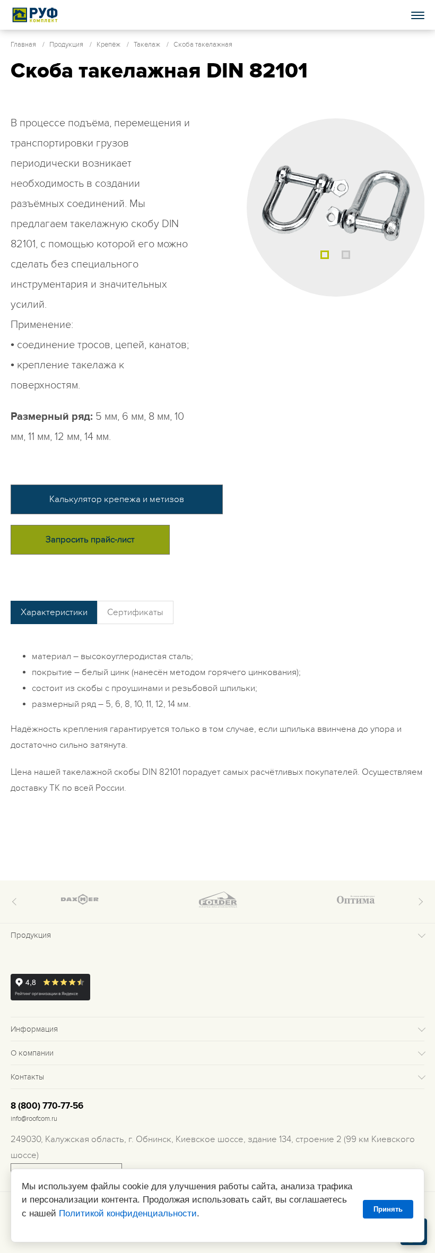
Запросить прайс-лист (90, 539)
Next (419, 902)
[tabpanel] (336, 207)
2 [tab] (346, 254)
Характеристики (54, 612)
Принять (388, 1209)
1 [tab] (324, 254)
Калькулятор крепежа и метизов (116, 499)
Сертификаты (135, 612)
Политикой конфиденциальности (128, 1213)
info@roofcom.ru (34, 1118)
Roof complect (35, 14)
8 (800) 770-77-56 (47, 1106)
